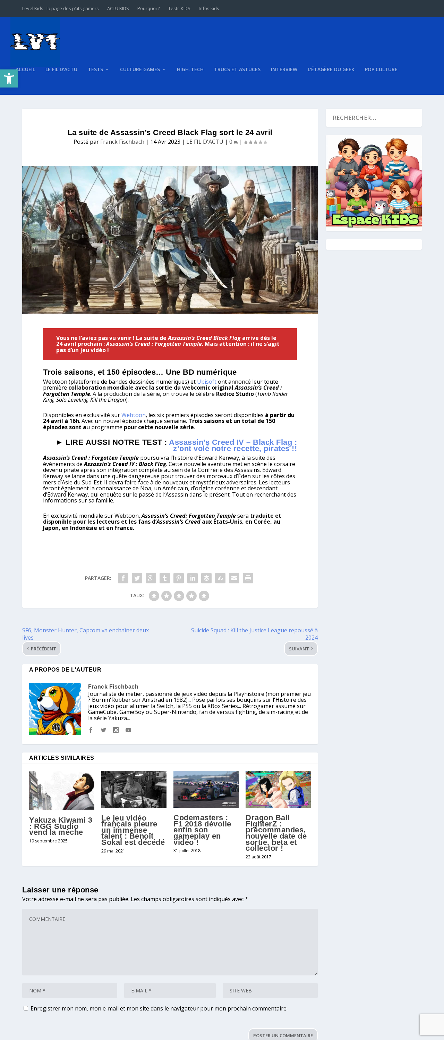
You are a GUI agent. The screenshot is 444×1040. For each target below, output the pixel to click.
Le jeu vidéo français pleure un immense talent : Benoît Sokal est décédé (133, 830)
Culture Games (140, 70)
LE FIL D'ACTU (204, 141)
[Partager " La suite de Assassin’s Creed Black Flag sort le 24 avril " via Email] (234, 578)
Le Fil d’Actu (61, 70)
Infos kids (209, 8)
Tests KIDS (179, 8)
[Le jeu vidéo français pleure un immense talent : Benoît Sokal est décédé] (133, 789)
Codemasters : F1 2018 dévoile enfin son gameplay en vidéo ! (202, 829)
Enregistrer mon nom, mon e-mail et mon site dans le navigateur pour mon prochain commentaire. (159, 1008)
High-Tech (190, 70)
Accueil (25, 70)
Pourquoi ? (148, 8)
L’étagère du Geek (331, 70)
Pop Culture (381, 70)
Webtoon (133, 415)
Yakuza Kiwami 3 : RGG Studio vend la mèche (61, 826)
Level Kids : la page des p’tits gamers (60, 8)
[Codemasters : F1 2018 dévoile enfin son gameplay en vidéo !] (206, 789)
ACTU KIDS (118, 8)
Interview (284, 70)
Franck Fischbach (122, 141)
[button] (9, 78)
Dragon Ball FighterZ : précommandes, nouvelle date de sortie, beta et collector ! (276, 832)
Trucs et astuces (237, 70)
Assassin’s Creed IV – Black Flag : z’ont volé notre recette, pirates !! (233, 445)
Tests (95, 70)
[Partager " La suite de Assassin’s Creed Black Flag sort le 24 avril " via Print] (248, 578)
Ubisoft (206, 381)
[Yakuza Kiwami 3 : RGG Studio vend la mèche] (61, 790)
